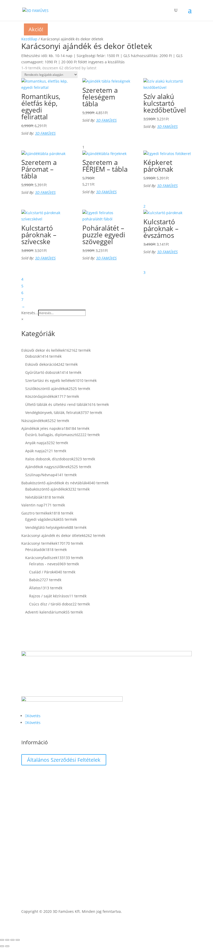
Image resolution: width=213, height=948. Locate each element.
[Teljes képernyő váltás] (7, 940)
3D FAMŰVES (45, 133)
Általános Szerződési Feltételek (64, 759)
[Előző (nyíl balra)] (2, 946)
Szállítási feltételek (37, 775)
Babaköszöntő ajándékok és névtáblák (54, 830)
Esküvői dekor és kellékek (43, 824)
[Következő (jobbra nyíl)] (7, 946)
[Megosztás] (12, 940)
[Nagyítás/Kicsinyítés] (2, 940)
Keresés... (29, 312)
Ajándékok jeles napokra (42, 849)
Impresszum (32, 785)
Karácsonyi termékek (39, 836)
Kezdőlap (29, 38)
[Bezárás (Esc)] (18, 940)
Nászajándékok (34, 843)
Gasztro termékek (36, 855)
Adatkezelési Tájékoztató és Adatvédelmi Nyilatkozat (66, 794)
